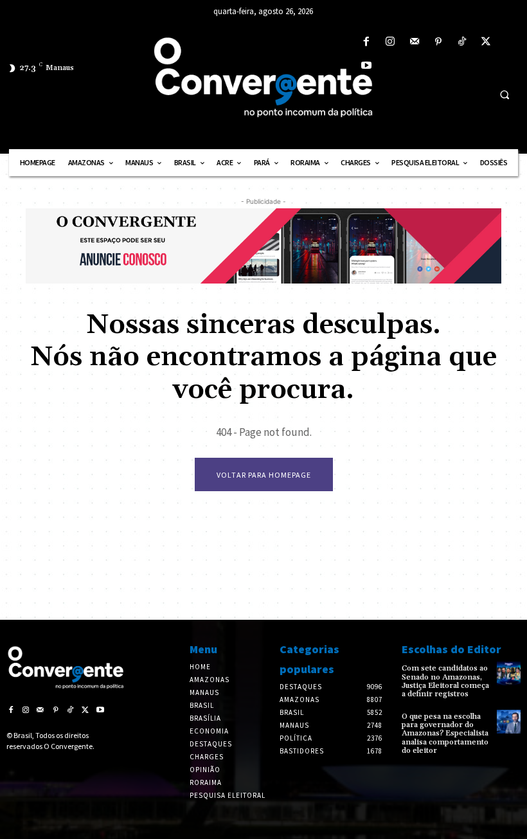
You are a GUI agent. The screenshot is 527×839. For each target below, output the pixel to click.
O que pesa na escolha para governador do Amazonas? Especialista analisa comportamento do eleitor (445, 733)
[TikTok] (461, 42)
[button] (504, 94)
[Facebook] (366, 42)
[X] (486, 42)
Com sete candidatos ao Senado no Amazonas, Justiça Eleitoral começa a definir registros (445, 681)
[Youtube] (366, 66)
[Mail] (414, 42)
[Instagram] (390, 42)
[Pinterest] (438, 42)
